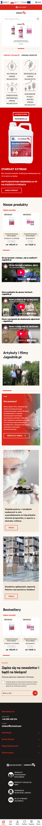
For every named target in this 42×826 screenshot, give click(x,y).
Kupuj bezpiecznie (10, 746)
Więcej (11, 528)
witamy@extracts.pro (11, 726)
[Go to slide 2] (13, 655)
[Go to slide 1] (7, 390)
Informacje (6, 732)
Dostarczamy (8, 752)
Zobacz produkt (11, 190)
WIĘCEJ (11, 596)
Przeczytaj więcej (14, 436)
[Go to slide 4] (28, 655)
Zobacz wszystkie (9, 210)
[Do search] (38, 19)
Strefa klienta (8, 739)
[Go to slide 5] (35, 655)
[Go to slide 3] (21, 48)
